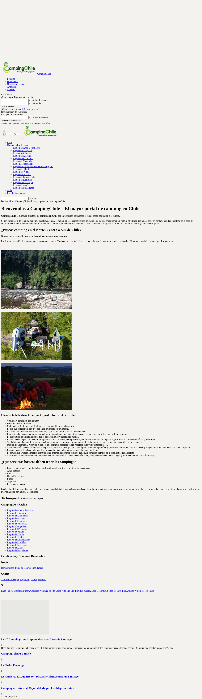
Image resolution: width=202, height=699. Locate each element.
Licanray (18, 591)
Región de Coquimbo (23, 158)
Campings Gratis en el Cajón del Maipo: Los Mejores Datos (37, 688)
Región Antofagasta (22, 153)
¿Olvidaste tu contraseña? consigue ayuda (20, 109)
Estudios (11, 79)
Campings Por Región (17, 145)
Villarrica (139, 591)
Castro (87, 591)
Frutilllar (79, 591)
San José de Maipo (10, 579)
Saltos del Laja (114, 591)
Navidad (42, 579)
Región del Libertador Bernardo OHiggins (33, 166)
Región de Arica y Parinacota (26, 148)
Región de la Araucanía (24, 177)
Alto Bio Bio (68, 591)
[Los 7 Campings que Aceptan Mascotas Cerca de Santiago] (25, 633)
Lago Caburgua (98, 591)
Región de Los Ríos (22, 180)
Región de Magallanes (23, 188)
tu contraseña (35, 103)
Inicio (9, 142)
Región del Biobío (15, 537)
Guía (9, 190)
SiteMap (11, 89)
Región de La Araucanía (18, 539)
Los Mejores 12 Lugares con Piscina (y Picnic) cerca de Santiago (40, 676)
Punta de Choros (23, 568)
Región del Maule (21, 169)
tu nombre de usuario (38, 100)
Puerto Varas (55, 591)
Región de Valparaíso (23, 161)
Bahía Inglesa (7, 568)
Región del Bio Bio (22, 174)
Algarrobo (24, 579)
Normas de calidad (16, 84)
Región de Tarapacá (22, 150)
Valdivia (44, 591)
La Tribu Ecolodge (12, 665)
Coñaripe (34, 591)
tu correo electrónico (38, 117)
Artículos (11, 87)
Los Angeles (128, 591)
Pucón (26, 591)
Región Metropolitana (23, 164)
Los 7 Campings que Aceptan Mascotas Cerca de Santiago (36, 639)
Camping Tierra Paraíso (16, 653)
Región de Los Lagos (23, 182)
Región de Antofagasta (17, 515)
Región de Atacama (22, 156)
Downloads (12, 81)
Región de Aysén (21, 185)
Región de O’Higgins (17, 529)
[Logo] (11, 137)
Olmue (34, 579)
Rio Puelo (149, 591)
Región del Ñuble (21, 172)
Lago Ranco (7, 591)
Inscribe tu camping (16, 193)
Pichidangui (37, 568)
